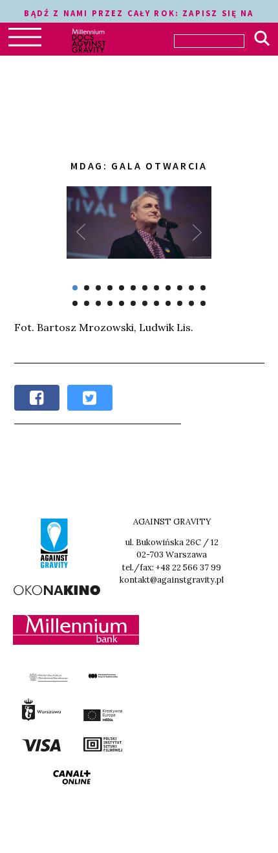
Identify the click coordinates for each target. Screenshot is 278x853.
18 (133, 303)
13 (75, 303)
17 (121, 303)
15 (98, 303)
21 (168, 303)
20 (156, 303)
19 (144, 303)
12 (203, 287)
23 (191, 303)
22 (179, 303)
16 (109, 303)
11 (191, 287)
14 (86, 303)
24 (203, 303)
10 (179, 287)
